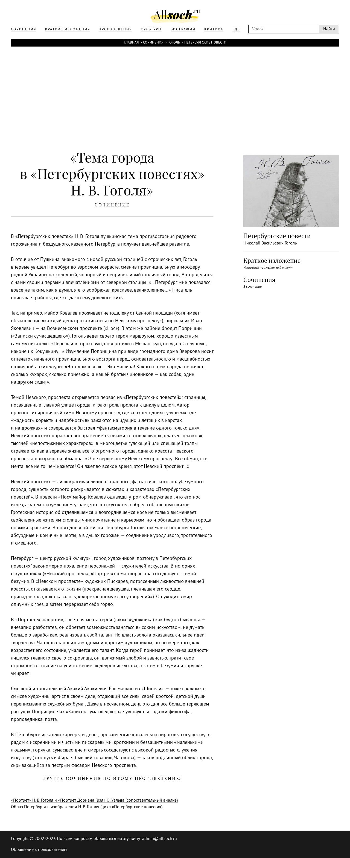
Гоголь (174, 43)
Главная (131, 43)
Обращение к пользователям (39, 850)
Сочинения (153, 43)
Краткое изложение (272, 260)
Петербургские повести (205, 43)
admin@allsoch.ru (159, 839)
